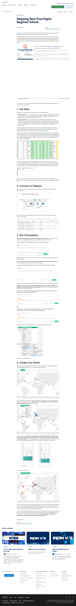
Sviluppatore (20, 597)
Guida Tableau (65, 577)
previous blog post (44, 130)
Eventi (37, 588)
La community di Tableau (41, 571)
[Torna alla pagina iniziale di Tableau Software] (6, 2)
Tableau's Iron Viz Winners (36, 549)
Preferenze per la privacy (19, 602)
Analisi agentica (23, 573)
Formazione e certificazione (67, 575)
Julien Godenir (20, 27)
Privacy (20, 600)
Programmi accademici (40, 586)
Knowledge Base (65, 573)
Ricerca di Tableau (23, 580)
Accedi (71, 3)
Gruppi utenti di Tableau (41, 575)
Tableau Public (9, 11)
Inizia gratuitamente (58, 6)
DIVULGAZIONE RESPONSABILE (28, 600)
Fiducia (11, 597)
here (47, 34)
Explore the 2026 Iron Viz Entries (60, 550)
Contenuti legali (5, 600)
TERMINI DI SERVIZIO (13, 600)
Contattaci (59, 3)
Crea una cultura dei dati (25, 575)
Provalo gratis (9, 575)
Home (3, 11)
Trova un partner (54, 573)
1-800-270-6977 (66, 3)
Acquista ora (69, 6)
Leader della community (41, 577)
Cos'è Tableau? (23, 571)
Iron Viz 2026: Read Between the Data (13, 550)
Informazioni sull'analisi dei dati (26, 577)
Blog (5, 11)
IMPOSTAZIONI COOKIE (6, 602)
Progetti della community (41, 582)
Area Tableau (38, 584)
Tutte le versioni (65, 580)
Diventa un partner (54, 575)
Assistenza (64, 571)
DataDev (37, 580)
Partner (52, 571)
